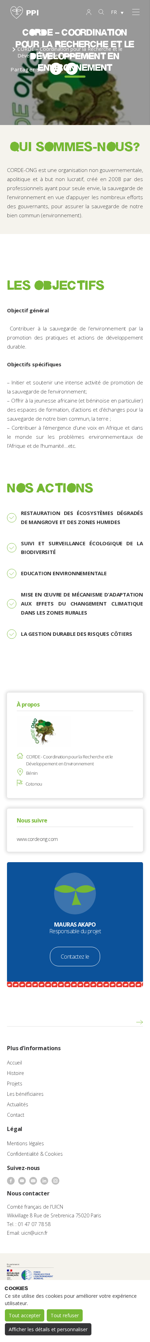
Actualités (17, 1104)
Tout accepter (24, 1315)
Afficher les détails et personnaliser (48, 1329)
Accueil (14, 1062)
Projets (14, 1083)
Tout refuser (65, 1315)
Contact (15, 1114)
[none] (117, 12)
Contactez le (75, 956)
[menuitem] (117, 12)
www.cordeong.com (37, 839)
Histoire (15, 1073)
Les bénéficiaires (25, 1094)
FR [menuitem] (114, 12)
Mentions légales (25, 1143)
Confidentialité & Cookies (35, 1153)
